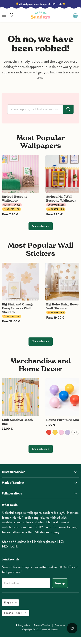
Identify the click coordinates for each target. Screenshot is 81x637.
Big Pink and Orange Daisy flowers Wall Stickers (17, 308)
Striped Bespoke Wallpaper (14, 198)
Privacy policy (23, 625)
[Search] (68, 109)
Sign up (60, 583)
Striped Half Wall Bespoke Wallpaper (61, 198)
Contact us (60, 625)
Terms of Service (42, 625)
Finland (13, 612)
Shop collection (40, 226)
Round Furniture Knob (63, 420)
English (8, 602)
